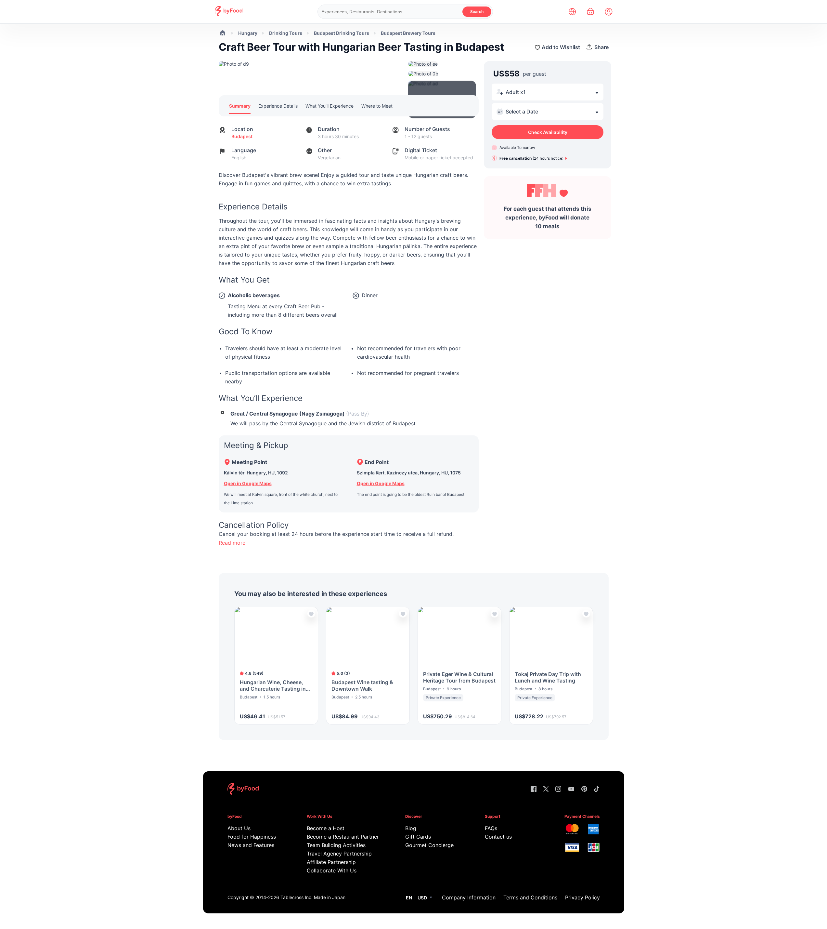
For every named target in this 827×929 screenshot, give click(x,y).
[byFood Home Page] (228, 14)
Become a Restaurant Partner (343, 836)
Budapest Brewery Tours (408, 33)
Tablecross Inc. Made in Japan (312, 897)
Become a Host (325, 828)
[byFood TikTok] (596, 789)
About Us (239, 828)
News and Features (250, 845)
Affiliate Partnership (331, 862)
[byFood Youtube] (571, 789)
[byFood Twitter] (546, 789)
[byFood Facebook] (533, 789)
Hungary (247, 33)
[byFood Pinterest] (584, 789)
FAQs (491, 828)
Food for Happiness (251, 836)
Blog (410, 828)
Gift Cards (418, 836)
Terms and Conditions (530, 897)
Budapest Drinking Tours (341, 33)
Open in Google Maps (248, 483)
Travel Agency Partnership (339, 853)
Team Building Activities (336, 845)
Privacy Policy (582, 897)
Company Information (469, 897)
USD (422, 897)
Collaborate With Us (331, 870)
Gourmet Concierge (429, 845)
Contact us (498, 836)
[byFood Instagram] (558, 789)
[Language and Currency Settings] (572, 12)
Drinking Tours (285, 33)
